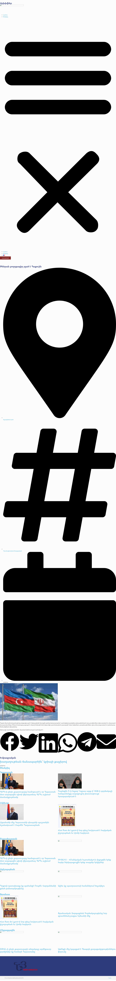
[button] (58, 134)
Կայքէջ (109, 977)
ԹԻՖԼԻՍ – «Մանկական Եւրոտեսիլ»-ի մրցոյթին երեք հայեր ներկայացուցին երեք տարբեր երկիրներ (84, 861)
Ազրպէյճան (6, 419)
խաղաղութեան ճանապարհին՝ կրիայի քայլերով (33, 761)
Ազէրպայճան (7, 869)
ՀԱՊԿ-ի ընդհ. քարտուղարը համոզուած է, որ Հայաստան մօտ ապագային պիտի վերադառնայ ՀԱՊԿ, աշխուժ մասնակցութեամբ (28, 794)
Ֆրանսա (5, 894)
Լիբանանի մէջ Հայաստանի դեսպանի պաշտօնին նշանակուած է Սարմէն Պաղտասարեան (24, 823)
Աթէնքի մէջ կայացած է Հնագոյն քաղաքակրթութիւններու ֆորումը (87, 950)
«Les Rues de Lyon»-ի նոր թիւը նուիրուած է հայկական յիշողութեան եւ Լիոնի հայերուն (85, 831)
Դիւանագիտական (8, 551)
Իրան (11, 419)
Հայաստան (6, 772)
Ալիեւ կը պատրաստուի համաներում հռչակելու (81, 885)
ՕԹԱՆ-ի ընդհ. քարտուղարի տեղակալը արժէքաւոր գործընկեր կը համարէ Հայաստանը (25, 950)
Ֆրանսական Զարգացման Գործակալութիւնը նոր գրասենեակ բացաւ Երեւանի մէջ (82, 914)
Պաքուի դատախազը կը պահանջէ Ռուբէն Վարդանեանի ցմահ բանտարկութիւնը (28, 887)
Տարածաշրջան (8, 838)
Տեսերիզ (5, 17)
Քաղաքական (18, 551)
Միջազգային (7, 930)
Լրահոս (5, 15)
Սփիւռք (4, 802)
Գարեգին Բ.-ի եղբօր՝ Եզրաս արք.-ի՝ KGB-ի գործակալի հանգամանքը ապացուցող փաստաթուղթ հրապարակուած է (85, 794)
